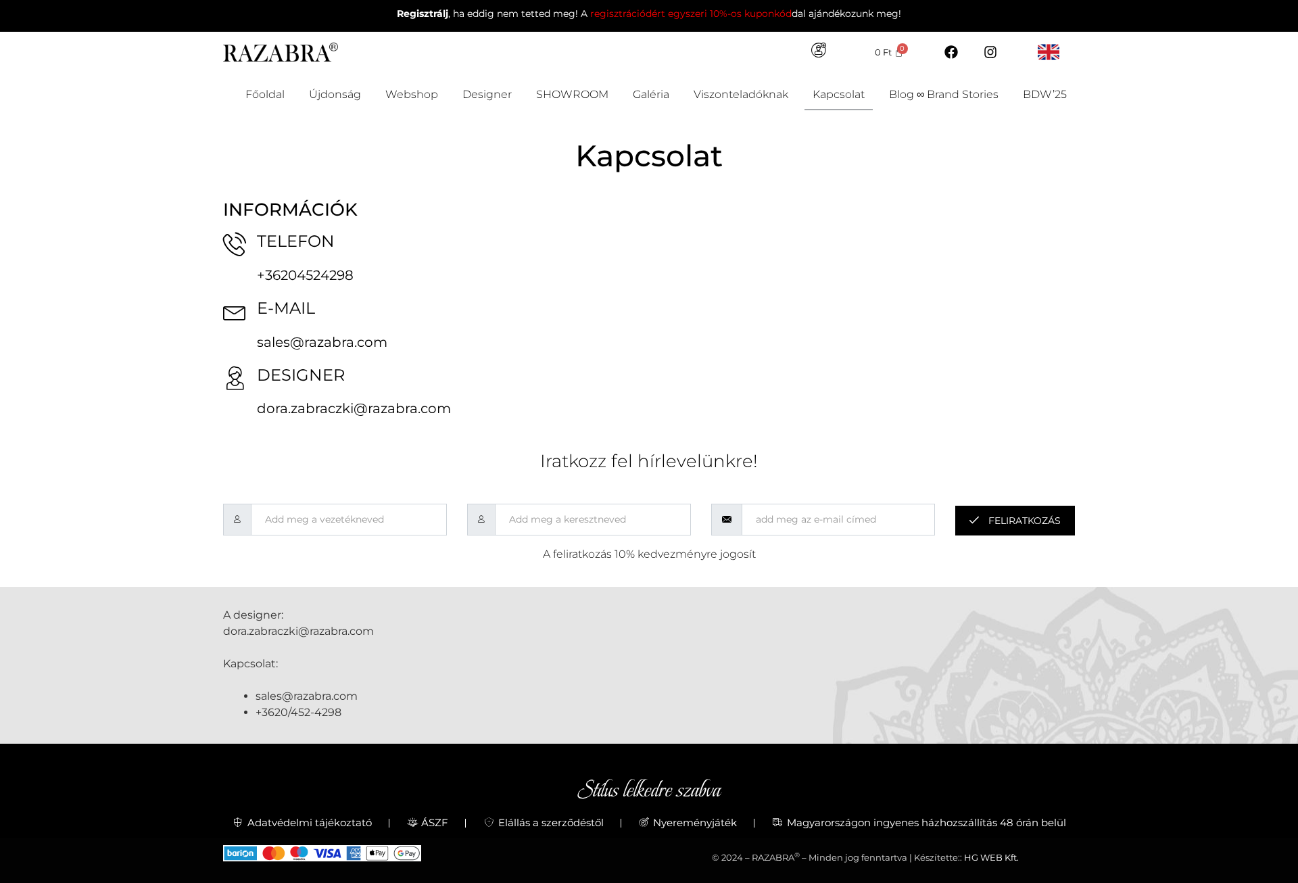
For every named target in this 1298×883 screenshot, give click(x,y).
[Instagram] (990, 52)
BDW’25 (1045, 94)
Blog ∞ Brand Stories (944, 94)
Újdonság (335, 94)
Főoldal (265, 94)
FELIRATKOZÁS (1023, 521)
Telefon (296, 241)
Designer (487, 94)
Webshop (411, 94)
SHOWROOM (572, 94)
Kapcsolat (839, 94)
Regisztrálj (422, 13)
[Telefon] (235, 244)
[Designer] (235, 377)
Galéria (651, 94)
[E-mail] (235, 311)
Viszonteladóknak (741, 94)
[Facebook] (951, 52)
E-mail (286, 308)
